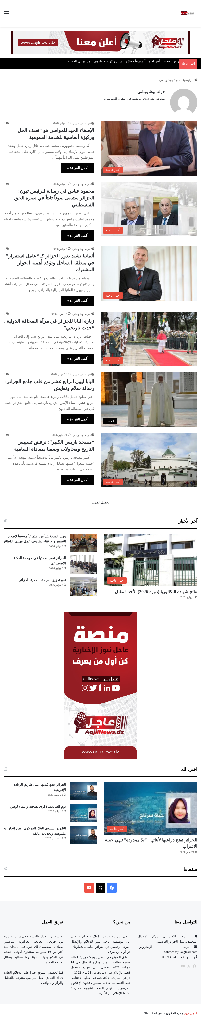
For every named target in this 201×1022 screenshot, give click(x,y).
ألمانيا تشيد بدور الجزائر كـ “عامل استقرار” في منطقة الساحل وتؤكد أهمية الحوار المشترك (50, 262)
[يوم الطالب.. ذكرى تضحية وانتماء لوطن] (83, 813)
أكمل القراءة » (77, 168)
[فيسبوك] (194, 966)
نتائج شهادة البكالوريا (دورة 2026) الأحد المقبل (156, 591)
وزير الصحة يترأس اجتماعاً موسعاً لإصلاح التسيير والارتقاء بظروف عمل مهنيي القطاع (123, 61)
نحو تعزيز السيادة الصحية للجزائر (42, 580)
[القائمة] (6, 15)
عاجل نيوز (190, 1013)
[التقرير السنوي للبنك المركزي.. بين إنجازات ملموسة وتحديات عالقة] (83, 835)
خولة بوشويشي (151, 91)
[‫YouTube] (89, 888)
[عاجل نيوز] (187, 13)
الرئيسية (188, 80)
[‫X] (100, 888)
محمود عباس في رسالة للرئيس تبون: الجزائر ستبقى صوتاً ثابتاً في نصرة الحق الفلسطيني (54, 197)
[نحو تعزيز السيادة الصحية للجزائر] (83, 586)
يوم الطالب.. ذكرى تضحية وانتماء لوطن (38, 806)
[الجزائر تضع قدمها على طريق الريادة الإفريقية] (83, 791)
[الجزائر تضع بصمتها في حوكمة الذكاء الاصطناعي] (83, 564)
